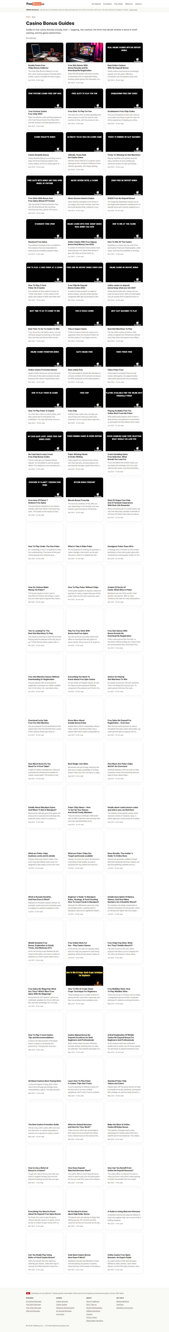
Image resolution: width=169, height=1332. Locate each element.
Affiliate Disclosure (93, 1311)
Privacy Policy (91, 1317)
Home (28, 17)
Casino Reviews (62, 1301)
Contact (89, 1314)
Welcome (129, 4)
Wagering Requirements (65, 1308)
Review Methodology (94, 1308)
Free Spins (107, 4)
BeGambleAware (122, 1301)
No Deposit (96, 4)
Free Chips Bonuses (33, 1308)
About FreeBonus (92, 1301)
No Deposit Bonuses (33, 1301)
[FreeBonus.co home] (35, 4)
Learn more (133, 10)
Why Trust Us (91, 1304)
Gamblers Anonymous (124, 1308)
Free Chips (118, 4)
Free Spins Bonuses (33, 1304)
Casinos (138, 4)
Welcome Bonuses (33, 1311)
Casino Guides (61, 1304)
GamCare (119, 1304)
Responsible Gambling (94, 1321)
